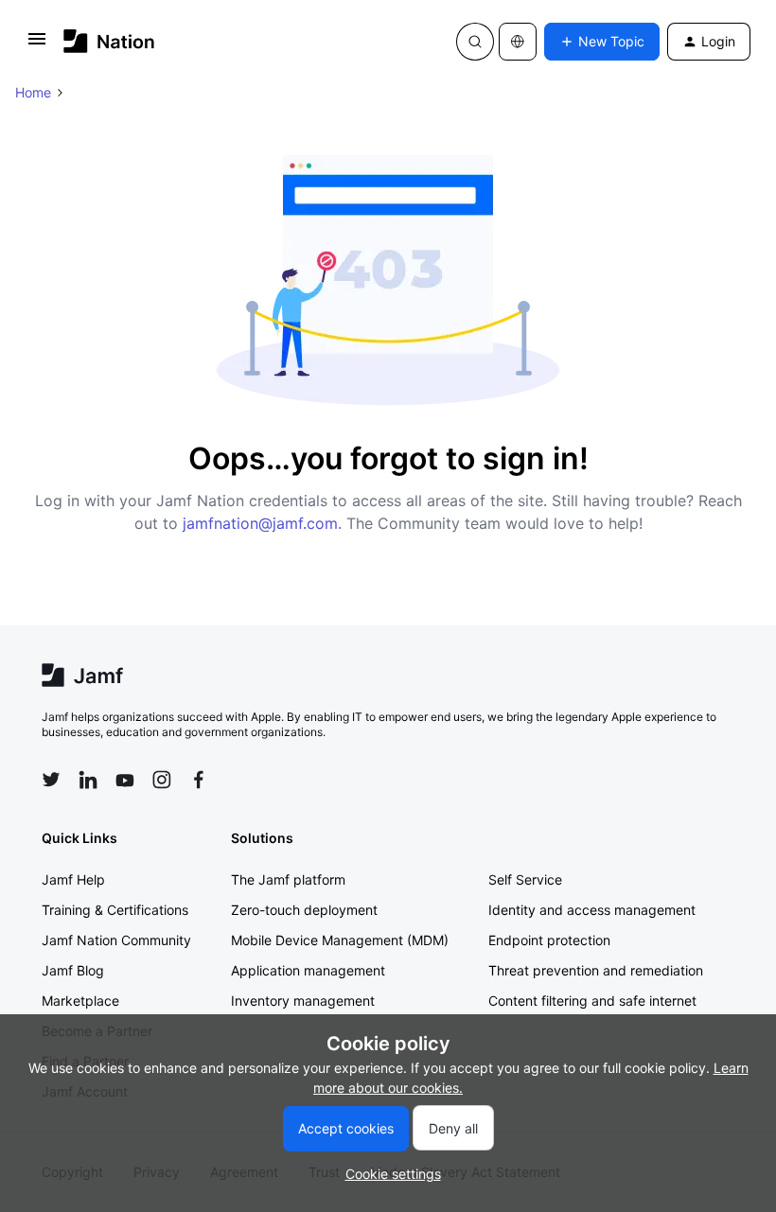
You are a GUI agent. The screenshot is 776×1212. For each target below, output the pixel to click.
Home (33, 92)
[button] (37, 45)
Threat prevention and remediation (595, 970)
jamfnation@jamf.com (260, 523)
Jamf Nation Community (116, 940)
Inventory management (303, 1000)
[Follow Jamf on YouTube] (124, 779)
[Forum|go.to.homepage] (109, 41)
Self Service (525, 879)
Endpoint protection (549, 940)
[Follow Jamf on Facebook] (198, 779)
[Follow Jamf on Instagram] (161, 779)
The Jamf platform (288, 879)
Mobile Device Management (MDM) (340, 940)
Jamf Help (73, 879)
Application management (308, 970)
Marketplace (80, 1000)
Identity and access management (592, 910)
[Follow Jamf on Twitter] (51, 779)
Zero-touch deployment (304, 910)
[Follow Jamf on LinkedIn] (88, 779)
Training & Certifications (115, 910)
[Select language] (518, 42)
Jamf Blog (73, 970)
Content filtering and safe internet (592, 1000)
